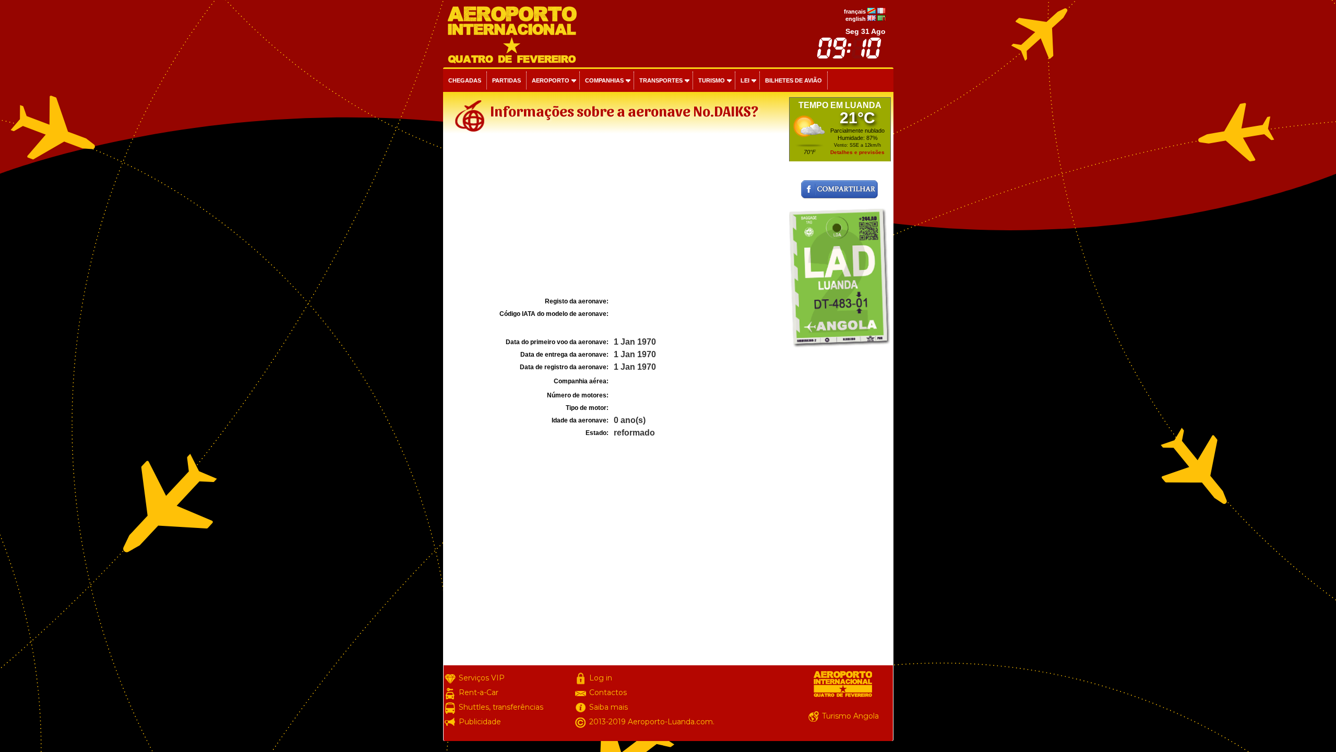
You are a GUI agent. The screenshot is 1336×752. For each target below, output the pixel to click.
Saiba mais (608, 707)
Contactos (608, 692)
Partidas (506, 80)
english (855, 19)
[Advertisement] (614, 216)
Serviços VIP (482, 678)
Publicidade (480, 721)
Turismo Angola (850, 716)
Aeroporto (550, 80)
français (855, 11)
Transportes (661, 80)
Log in (600, 678)
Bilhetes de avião (793, 80)
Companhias (604, 80)
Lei (745, 80)
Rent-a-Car (478, 692)
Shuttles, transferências (501, 707)
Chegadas (464, 80)
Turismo (711, 80)
